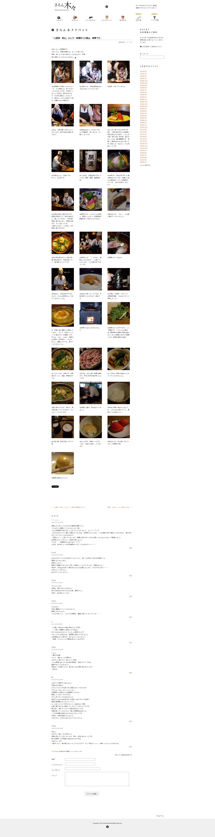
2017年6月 (143, 132)
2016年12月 (144, 143)
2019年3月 (143, 99)
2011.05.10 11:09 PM (57, 728)
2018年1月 (143, 125)
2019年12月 (144, 81)
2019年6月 (143, 92)
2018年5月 (143, 118)
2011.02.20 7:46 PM (57, 582)
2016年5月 (143, 160)
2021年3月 (143, 74)
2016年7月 (143, 155)
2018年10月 (144, 106)
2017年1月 (143, 141)
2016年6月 (143, 157)
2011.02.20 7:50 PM (57, 603)
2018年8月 (143, 111)
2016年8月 (143, 153)
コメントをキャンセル (76, 751)
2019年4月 (143, 97)
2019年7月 (143, 90)
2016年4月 (143, 162)
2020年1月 (143, 78)
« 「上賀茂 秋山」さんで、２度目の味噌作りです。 (69, 507)
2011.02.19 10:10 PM (57, 522)
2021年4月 (143, 71)
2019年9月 (143, 85)
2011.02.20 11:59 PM (57, 649)
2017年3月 (143, 139)
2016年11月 (144, 146)
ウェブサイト (56, 770)
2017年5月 (143, 134)
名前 (53, 759)
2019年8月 (143, 88)
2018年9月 (143, 109)
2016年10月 (144, 148)
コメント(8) (129, 42)
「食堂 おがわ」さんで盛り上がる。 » (119, 507)
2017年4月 (143, 137)
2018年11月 (144, 104)
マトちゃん (55, 520)
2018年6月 (143, 116)
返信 (130, 548)
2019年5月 (143, 95)
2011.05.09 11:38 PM (57, 679)
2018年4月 (143, 120)
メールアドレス (57, 765)
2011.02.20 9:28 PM (57, 624)
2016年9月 (143, 150)
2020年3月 (143, 76)
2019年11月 (144, 83)
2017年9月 (143, 129)
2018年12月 (144, 102)
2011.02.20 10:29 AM (57, 555)
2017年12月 (144, 127)
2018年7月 (143, 113)
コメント (54, 775)
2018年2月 (143, 123)
